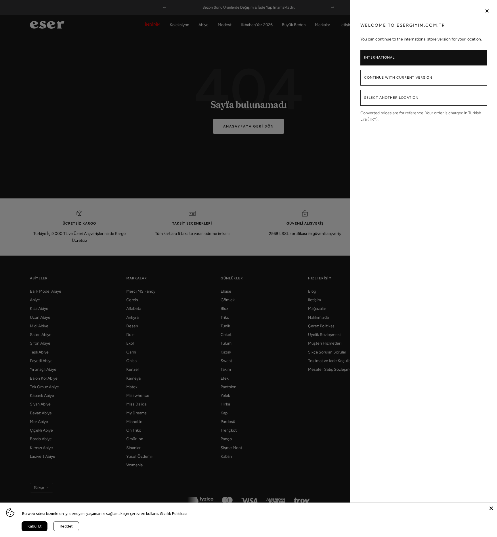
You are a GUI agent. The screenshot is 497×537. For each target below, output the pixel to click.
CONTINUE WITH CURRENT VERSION (398, 78)
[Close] (491, 508)
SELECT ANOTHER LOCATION (391, 98)
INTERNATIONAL (379, 57)
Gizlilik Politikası (173, 513)
